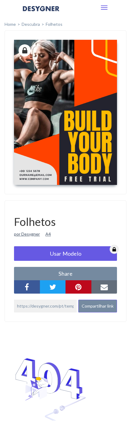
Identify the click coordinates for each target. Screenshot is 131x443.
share (65, 273)
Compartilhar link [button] (98, 305)
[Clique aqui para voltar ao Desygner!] (41, 13)
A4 (48, 234)
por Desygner (27, 234)
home (10, 24)
